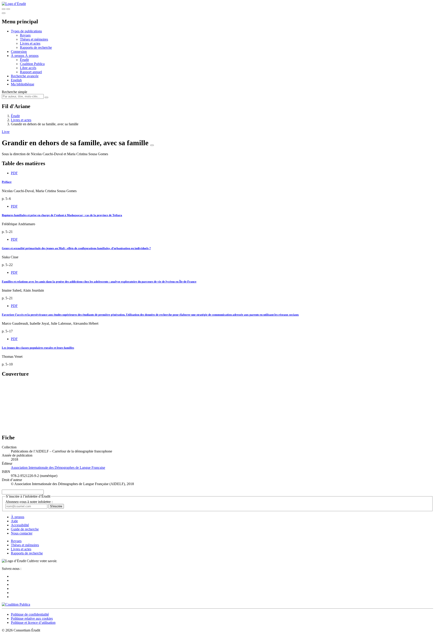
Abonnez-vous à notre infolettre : (29, 502)
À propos (32, 56)
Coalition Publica (32, 64)
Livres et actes (30, 43)
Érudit (24, 60)
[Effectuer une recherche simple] (3, 9)
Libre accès (28, 68)
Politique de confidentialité (30, 614)
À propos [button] (18, 56)
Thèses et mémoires (34, 39)
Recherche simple (14, 92)
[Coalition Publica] (16, 604)
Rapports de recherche (36, 47)
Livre (6, 132)
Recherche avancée (25, 76)
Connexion (19, 51)
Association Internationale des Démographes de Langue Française (58, 467)
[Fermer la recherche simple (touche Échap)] (8, 9)
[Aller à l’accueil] (14, 4)
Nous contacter (21, 533)
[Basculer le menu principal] (3, 13)
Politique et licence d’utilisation (33, 622)
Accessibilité (20, 525)
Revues (25, 35)
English (16, 80)
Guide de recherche (25, 529)
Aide (14, 521)
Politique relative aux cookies (32, 618)
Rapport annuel (31, 72)
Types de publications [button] (26, 31)
